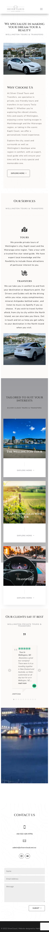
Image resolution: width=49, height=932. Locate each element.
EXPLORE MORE (17, 173)
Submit (36, 908)
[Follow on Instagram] (21, 856)
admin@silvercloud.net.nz (24, 847)
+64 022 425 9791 (24, 834)
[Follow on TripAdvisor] (27, 856)
